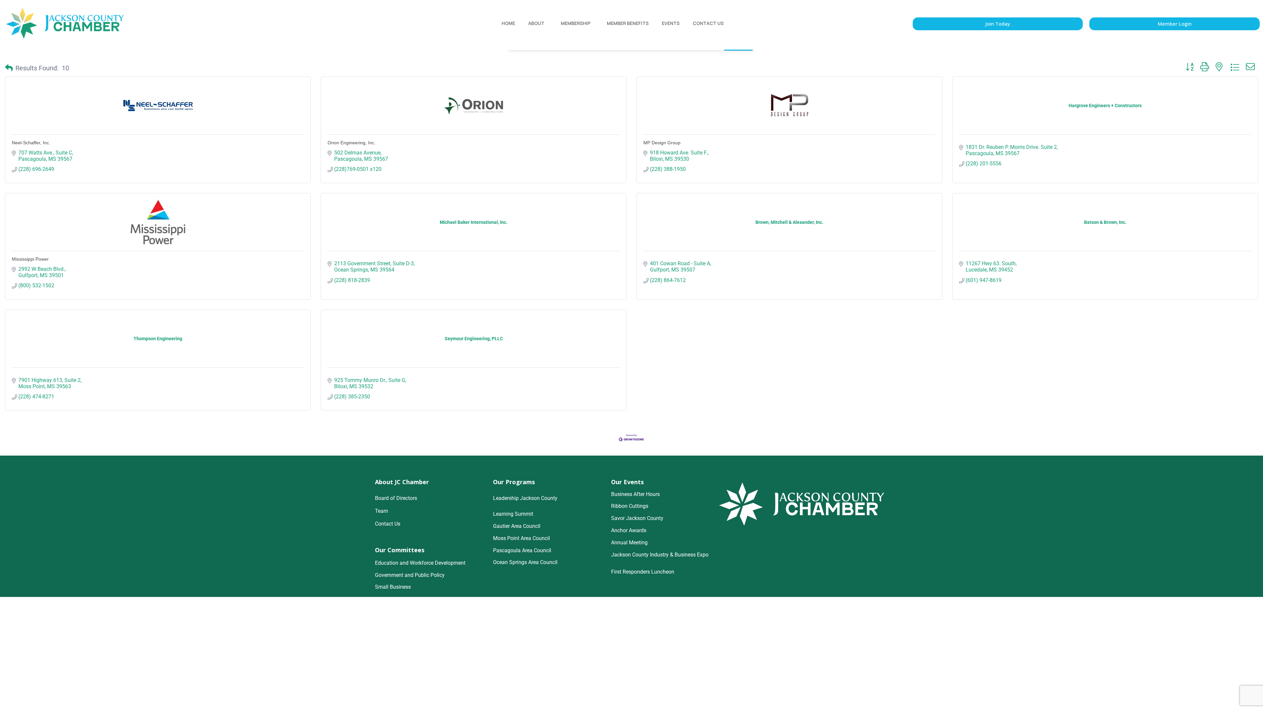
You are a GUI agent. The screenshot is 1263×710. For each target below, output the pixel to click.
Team (381, 511)
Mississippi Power (30, 259)
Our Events (627, 482)
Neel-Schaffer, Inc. (31, 142)
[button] (9, 68)
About (536, 23)
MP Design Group (662, 142)
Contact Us (708, 23)
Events (671, 23)
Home (508, 23)
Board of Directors (396, 498)
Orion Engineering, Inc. (352, 142)
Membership (575, 23)
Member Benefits (628, 23)
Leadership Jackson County (525, 498)
